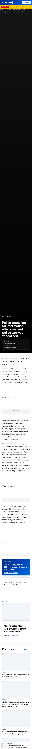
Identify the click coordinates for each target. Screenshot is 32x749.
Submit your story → (11, 572)
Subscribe (26, 2)
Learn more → (8, 588)
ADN (3, 316)
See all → (26, 649)
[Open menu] (2, 2)
